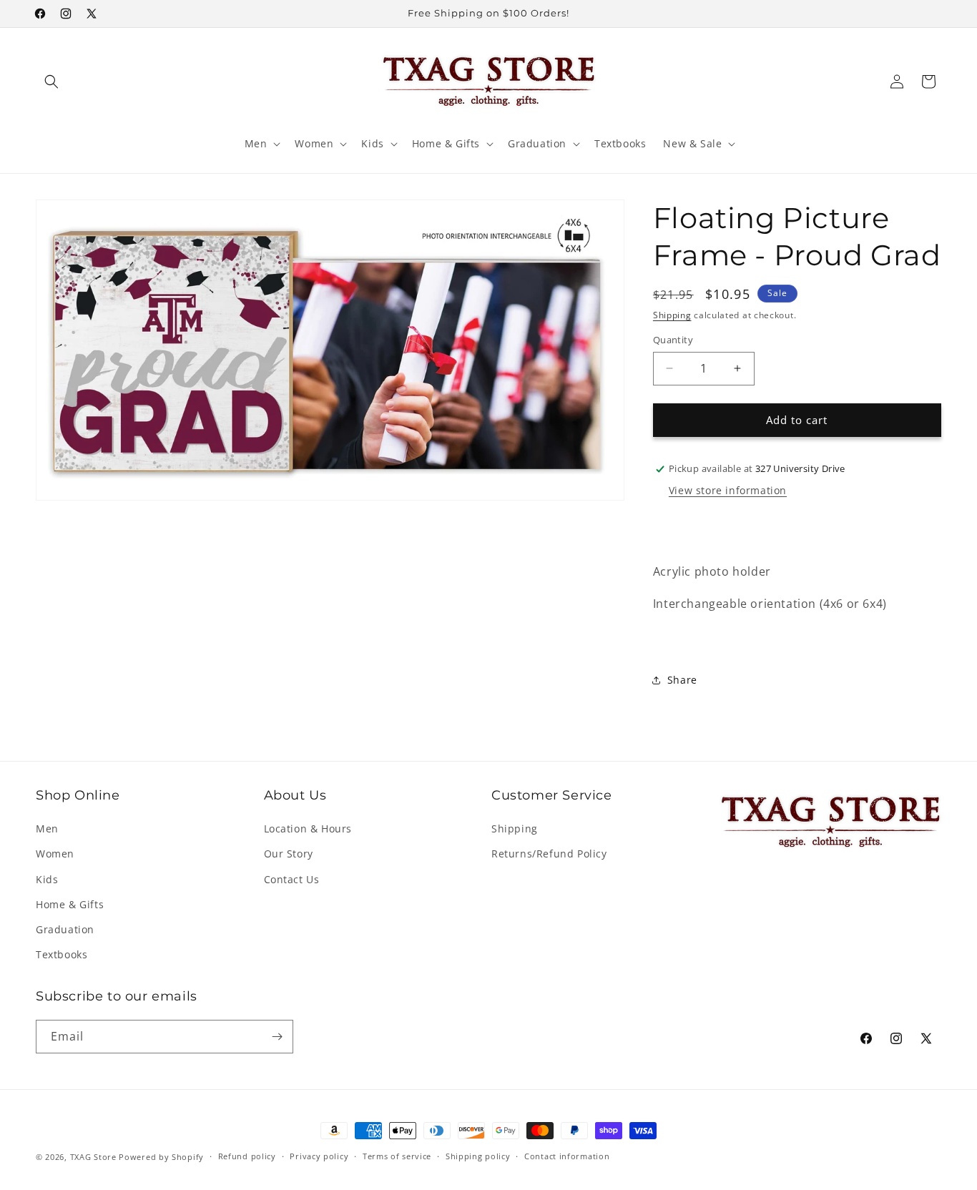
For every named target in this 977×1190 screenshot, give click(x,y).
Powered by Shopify (161, 1156)
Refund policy (247, 1156)
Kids (47, 879)
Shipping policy (478, 1156)
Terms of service (397, 1156)
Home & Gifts (70, 904)
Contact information (566, 1156)
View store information (728, 490)
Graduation (65, 929)
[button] (51, 81)
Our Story (288, 853)
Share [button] (682, 680)
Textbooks (61, 954)
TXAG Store (94, 1156)
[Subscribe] (277, 1036)
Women (55, 853)
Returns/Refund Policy (549, 853)
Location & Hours (308, 828)
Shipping (672, 315)
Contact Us (292, 879)
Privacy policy (319, 1156)
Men (47, 828)
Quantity (673, 339)
